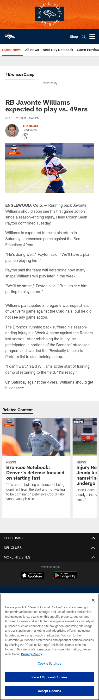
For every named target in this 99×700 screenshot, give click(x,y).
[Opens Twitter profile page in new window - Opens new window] (25, 136)
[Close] (93, 600)
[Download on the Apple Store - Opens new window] (32, 576)
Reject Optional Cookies (49, 677)
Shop (74, 36)
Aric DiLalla (30, 126)
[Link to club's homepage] (9, 35)
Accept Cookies (49, 691)
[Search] (84, 36)
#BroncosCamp (20, 74)
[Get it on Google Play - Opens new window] (65, 578)
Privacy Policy (31, 654)
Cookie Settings (49, 663)
